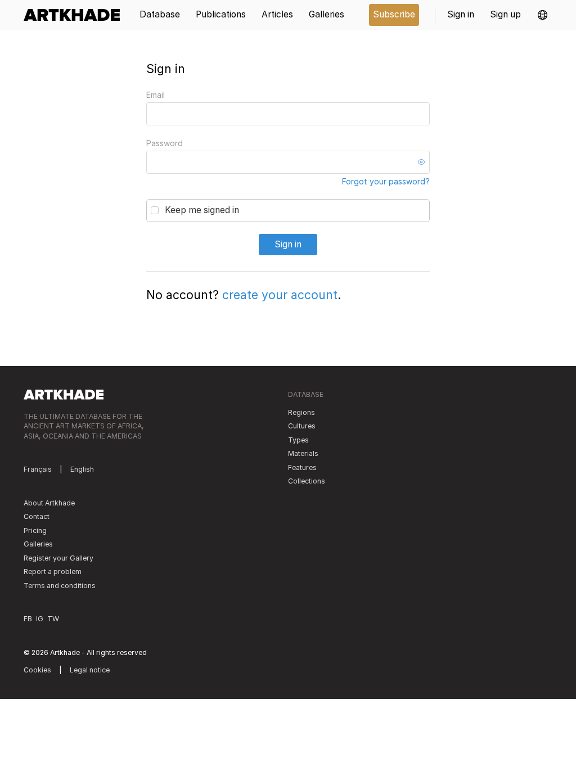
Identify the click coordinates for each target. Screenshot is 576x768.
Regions (301, 412)
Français (38, 469)
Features (302, 467)
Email (155, 95)
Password (164, 143)
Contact (37, 516)
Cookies (37, 670)
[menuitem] (76, 15)
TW (53, 619)
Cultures (302, 426)
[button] (542, 15)
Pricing (35, 530)
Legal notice (90, 670)
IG (39, 619)
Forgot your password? (386, 181)
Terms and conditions (60, 585)
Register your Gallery (58, 558)
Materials (303, 453)
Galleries (38, 544)
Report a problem (53, 571)
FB (28, 619)
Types (298, 440)
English (82, 469)
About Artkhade (49, 503)
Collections (306, 481)
